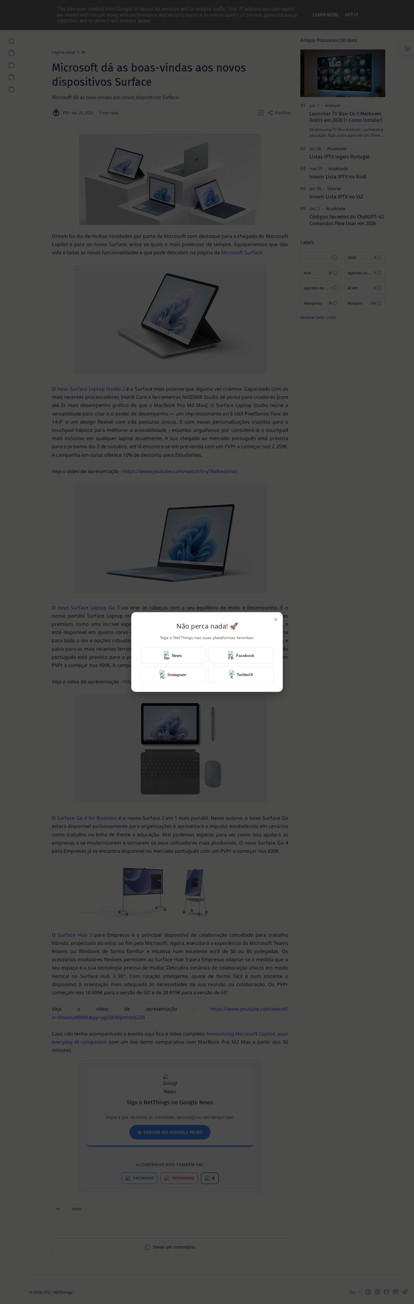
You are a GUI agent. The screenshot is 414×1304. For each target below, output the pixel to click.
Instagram (177, 674)
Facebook (245, 655)
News (177, 655)
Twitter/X (245, 674)
